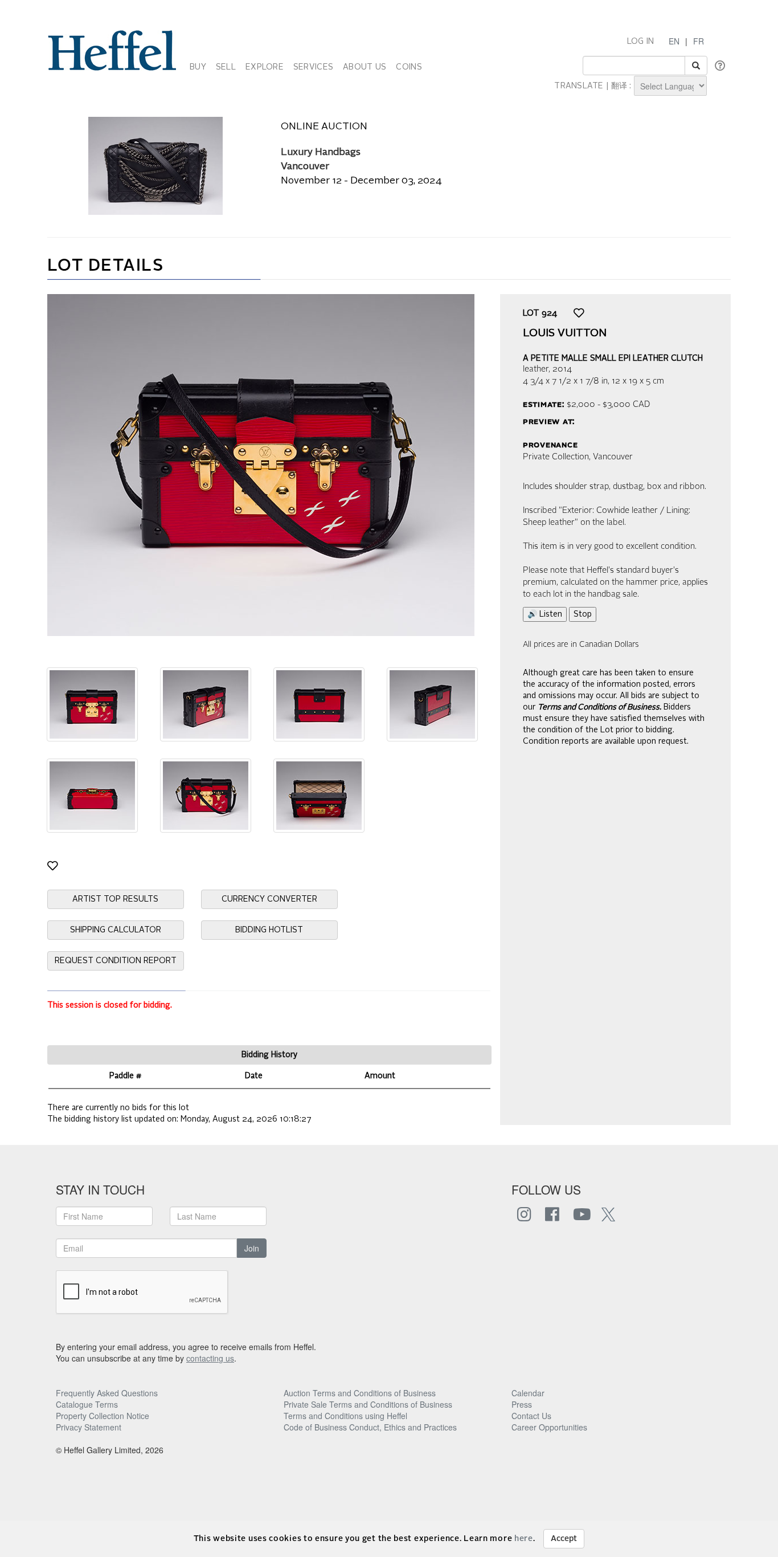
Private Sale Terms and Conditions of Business (368, 1404)
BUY (198, 67)
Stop (583, 614)
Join (251, 1248)
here (523, 1539)
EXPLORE (264, 67)
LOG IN (640, 42)
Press (521, 1404)
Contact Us (531, 1415)
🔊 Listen (544, 614)
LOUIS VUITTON (565, 333)
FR (698, 41)
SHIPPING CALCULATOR (115, 930)
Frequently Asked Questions (107, 1393)
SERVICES (313, 67)
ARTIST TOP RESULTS (115, 899)
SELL (226, 67)
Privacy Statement (88, 1427)
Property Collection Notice (102, 1415)
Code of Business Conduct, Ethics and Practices (370, 1427)
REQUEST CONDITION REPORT (116, 961)
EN (674, 41)
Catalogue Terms (87, 1404)
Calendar (527, 1393)
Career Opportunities (549, 1427)
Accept (564, 1539)
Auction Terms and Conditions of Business (360, 1393)
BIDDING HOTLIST (269, 930)
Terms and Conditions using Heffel (345, 1415)
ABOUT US (364, 67)
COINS (408, 67)
